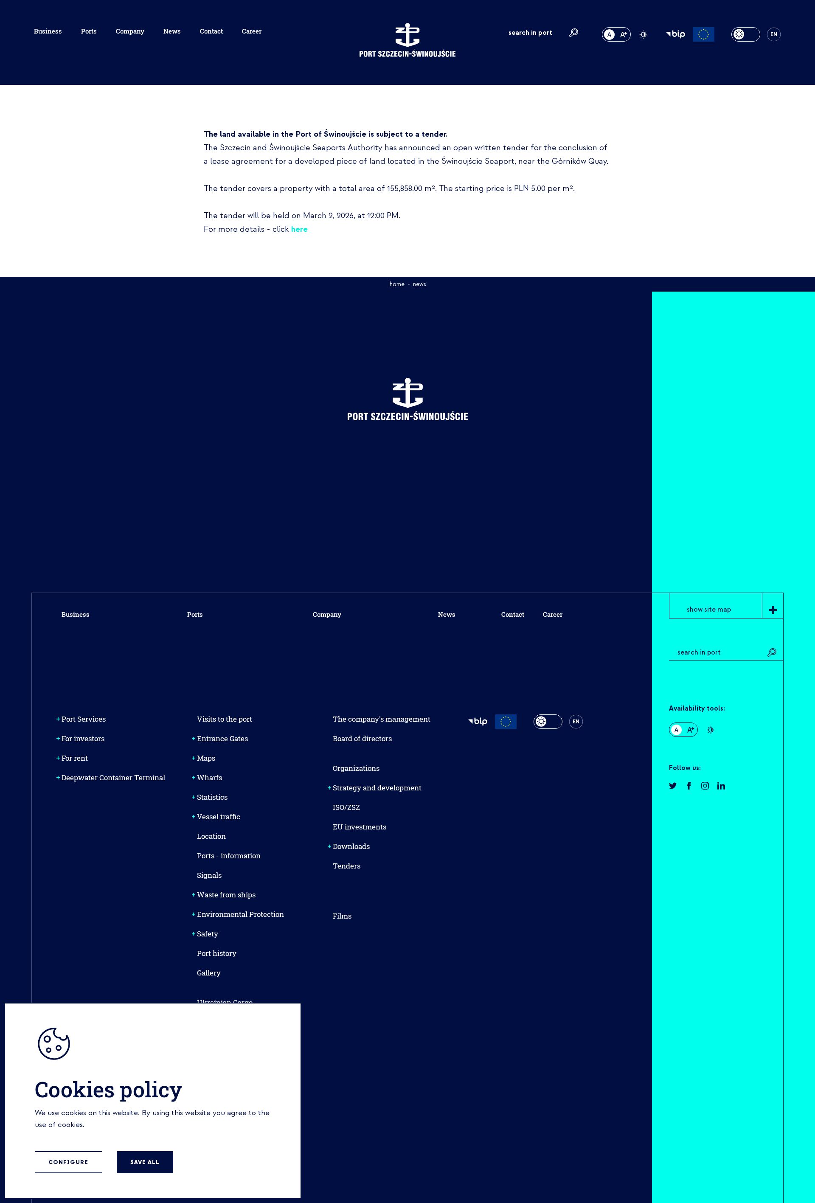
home (397, 284)
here (299, 229)
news (419, 284)
